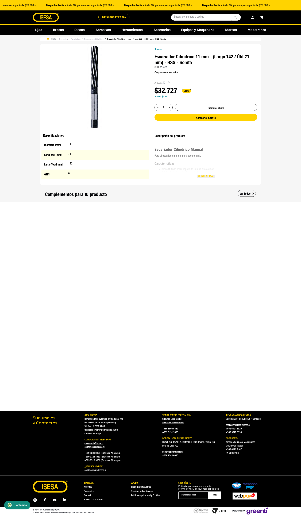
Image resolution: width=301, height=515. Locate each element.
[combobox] (206, 17)
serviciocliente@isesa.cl (95, 470)
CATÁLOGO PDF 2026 (114, 17)
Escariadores (76, 39)
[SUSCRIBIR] (214, 495)
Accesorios (63, 39)
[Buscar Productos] (236, 17)
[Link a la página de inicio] (52, 39)
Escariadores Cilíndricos (93, 39)
